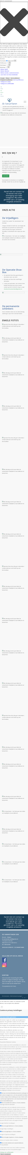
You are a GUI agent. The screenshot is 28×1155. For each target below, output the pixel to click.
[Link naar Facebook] (22, 998)
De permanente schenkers (10, 307)
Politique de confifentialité (7, 83)
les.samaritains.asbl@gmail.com (10, 939)
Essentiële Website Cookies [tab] (8, 1042)
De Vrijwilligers (10, 218)
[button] (14, 22)
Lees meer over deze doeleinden (9, 74)
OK (1, 1006)
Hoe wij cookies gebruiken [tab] (8, 1017)
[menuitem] (23, 102)
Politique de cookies (6, 81)
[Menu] (23, 102)
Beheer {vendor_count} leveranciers (10, 73)
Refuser (7, 78)
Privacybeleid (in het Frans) (9, 986)
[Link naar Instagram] (25, 998)
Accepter (2, 78)
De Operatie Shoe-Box (12, 271)
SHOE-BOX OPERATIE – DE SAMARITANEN (13, 947)
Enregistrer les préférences (6, 80)
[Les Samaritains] (11, 102)
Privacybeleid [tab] (4, 1145)
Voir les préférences (15, 78)
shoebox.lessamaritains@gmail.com (13, 289)
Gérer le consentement (5, 1154)
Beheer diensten (5, 71)
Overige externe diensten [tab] (7, 1104)
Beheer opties (4, 69)
